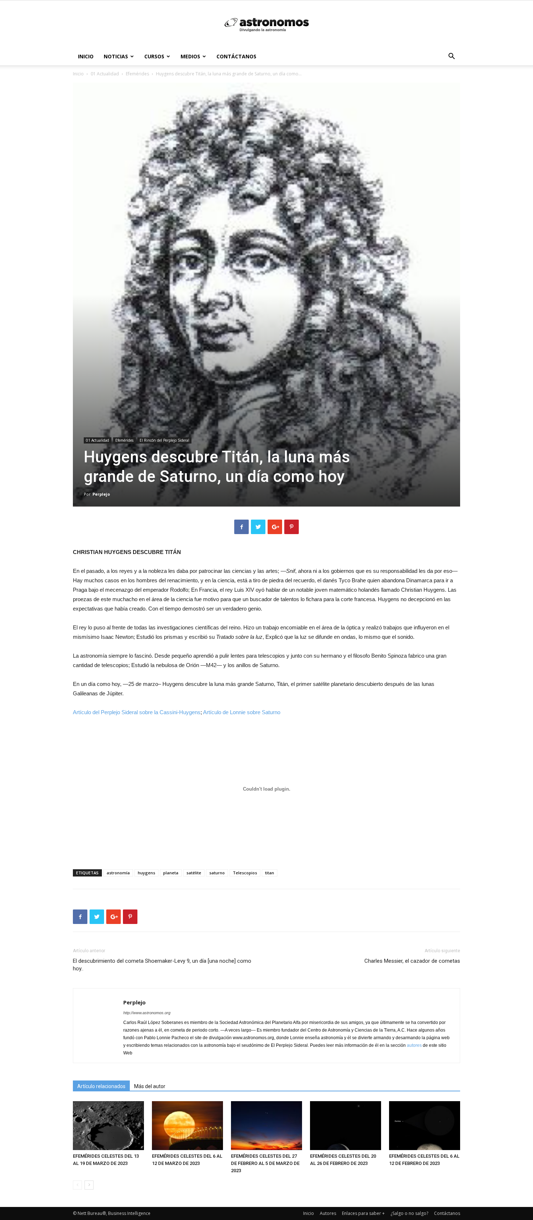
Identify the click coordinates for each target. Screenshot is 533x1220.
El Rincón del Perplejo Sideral (164, 440)
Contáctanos (236, 56)
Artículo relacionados (101, 1086)
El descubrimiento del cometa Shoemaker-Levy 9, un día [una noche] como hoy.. (162, 965)
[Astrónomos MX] (266, 24)
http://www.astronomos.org (146, 1013)
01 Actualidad (105, 74)
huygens (146, 872)
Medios (190, 56)
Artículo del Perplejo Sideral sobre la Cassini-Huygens (137, 712)
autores (414, 1045)
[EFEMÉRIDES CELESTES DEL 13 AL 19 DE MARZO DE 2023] (108, 1125)
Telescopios (245, 872)
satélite (193, 872)
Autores (328, 1213)
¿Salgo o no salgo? (409, 1213)
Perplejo (101, 494)
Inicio (86, 56)
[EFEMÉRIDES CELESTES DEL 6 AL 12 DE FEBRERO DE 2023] (424, 1125)
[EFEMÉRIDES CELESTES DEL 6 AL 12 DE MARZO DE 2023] (187, 1125)
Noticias (116, 56)
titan (269, 872)
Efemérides (137, 74)
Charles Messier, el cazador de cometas (412, 961)
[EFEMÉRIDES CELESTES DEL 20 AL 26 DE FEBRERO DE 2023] (345, 1125)
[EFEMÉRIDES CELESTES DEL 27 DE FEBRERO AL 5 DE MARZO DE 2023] (266, 1125)
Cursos (154, 56)
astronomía (118, 872)
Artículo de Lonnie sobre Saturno (241, 712)
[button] (451, 57)
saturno (217, 872)
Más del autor (149, 1086)
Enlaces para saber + (363, 1213)
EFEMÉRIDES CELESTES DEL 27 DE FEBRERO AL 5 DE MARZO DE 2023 (265, 1163)
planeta (170, 872)
